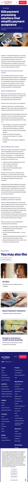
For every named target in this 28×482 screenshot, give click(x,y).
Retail (16, 413)
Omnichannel (4, 375)
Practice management (20, 406)
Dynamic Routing (5, 389)
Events (3, 424)
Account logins (18, 433)
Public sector (18, 408)
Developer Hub (18, 436)
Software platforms (19, 389)
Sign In (15, 356)
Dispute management (20, 375)
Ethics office (17, 441)
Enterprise (17, 386)
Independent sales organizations (19, 423)
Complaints (17, 438)
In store (3, 372)
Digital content (18, 396)
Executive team (4, 419)
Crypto (16, 393)
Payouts (17, 447)
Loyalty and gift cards (6, 396)
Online (2, 370)
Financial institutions (19, 420)
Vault (16, 377)
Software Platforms (5, 440)
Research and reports (6, 410)
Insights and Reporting (6, 393)
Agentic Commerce (5, 377)
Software (17, 415)
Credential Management (6, 391)
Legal (2, 428)
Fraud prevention (19, 370)
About (2, 416)
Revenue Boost (4, 386)
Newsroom (3, 426)
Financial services (19, 401)
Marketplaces (4, 437)
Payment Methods (5, 380)
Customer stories (5, 407)
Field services (18, 398)
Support (16, 431)
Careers (3, 431)
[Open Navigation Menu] (2, 2)
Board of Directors (5, 421)
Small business (18, 384)
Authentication (18, 372)
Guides (2, 405)
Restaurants (17, 411)
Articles (3, 402)
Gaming (16, 403)
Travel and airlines (19, 418)
